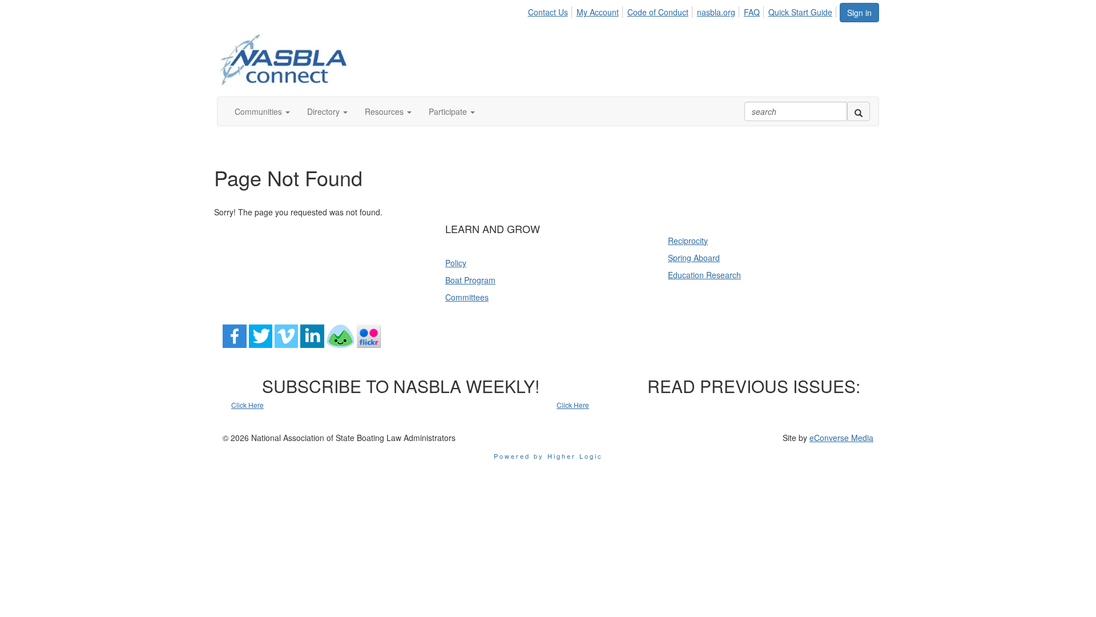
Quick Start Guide (800, 12)
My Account (598, 12)
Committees (467, 297)
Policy (455, 263)
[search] (858, 111)
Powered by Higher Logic (548, 455)
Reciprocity (688, 240)
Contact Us (548, 12)
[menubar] (683, 10)
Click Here (247, 405)
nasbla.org (716, 12)
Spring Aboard (694, 257)
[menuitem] (550, 10)
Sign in (859, 12)
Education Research (704, 275)
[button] (262, 111)
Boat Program (470, 280)
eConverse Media (841, 437)
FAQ (752, 12)
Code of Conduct (657, 12)
